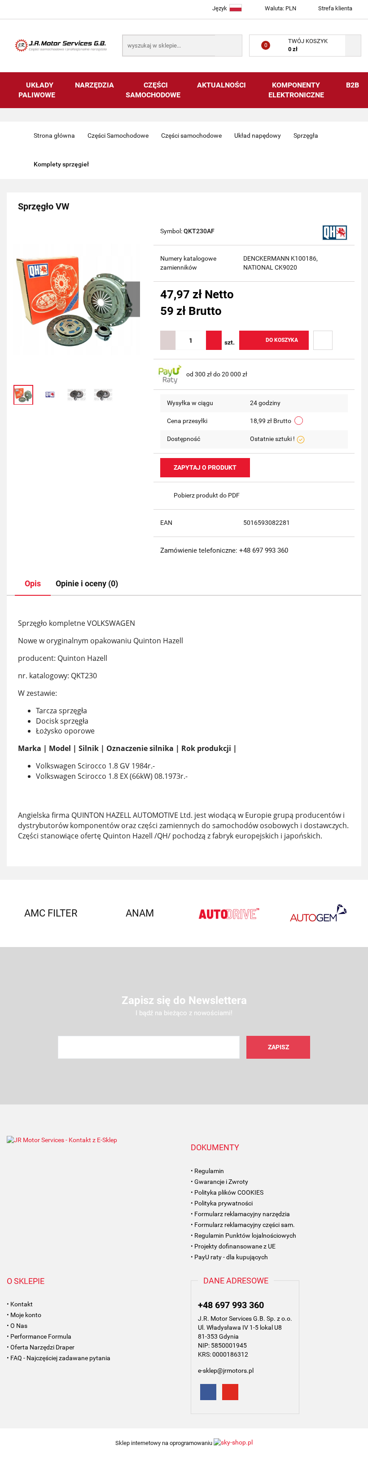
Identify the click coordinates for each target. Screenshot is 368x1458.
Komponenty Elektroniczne (296, 90)
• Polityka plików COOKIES (227, 1192)
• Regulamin (207, 1170)
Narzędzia (94, 85)
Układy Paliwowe (37, 90)
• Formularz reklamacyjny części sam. (243, 1224)
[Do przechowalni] (323, 340)
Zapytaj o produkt (205, 467)
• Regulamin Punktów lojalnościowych (243, 1235)
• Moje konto (24, 1314)
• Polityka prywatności (222, 1203)
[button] (215, 1147)
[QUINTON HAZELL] (335, 232)
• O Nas (17, 1325)
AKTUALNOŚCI (221, 85)
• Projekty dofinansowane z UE (233, 1246)
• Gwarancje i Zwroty (219, 1181)
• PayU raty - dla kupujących (229, 1257)
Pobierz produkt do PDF (207, 495)
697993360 (14, 8)
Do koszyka (282, 340)
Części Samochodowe (154, 90)
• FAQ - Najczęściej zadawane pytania (58, 1358)
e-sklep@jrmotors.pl (226, 1370)
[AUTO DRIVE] (228, 913)
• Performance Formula (39, 1336)
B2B (352, 85)
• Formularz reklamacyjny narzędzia (240, 1214)
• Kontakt (20, 1304)
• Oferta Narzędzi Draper (40, 1347)
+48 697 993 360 (231, 1305)
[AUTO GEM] (317, 913)
